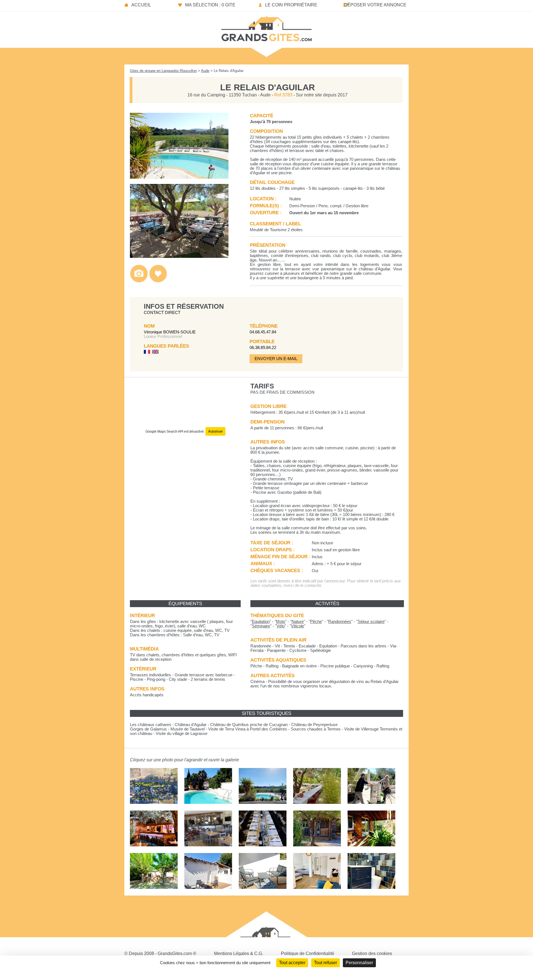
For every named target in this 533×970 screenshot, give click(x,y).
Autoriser (215, 431)
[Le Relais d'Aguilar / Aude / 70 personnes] (179, 177)
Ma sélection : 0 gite (210, 5)
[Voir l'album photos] (139, 281)
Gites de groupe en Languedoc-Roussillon (163, 71)
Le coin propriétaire (291, 5)
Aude (205, 71)
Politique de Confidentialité (307, 953)
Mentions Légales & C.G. (238, 953)
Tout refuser (325, 962)
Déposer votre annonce (375, 5)
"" (260, 621)
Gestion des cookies (372, 953)
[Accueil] (266, 27)
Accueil (141, 5)
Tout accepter (292, 962)
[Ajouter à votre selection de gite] (158, 281)
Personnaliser (359, 962)
